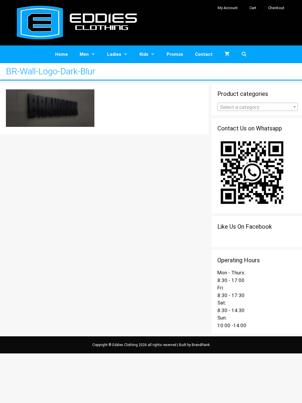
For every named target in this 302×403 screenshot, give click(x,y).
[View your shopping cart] (227, 54)
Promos (175, 54)
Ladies (114, 54)
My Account (228, 8)
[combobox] (257, 107)
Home (61, 54)
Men (84, 54)
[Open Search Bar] (244, 54)
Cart (253, 8)
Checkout (276, 8)
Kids (143, 54)
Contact (204, 54)
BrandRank (201, 345)
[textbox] (258, 107)
